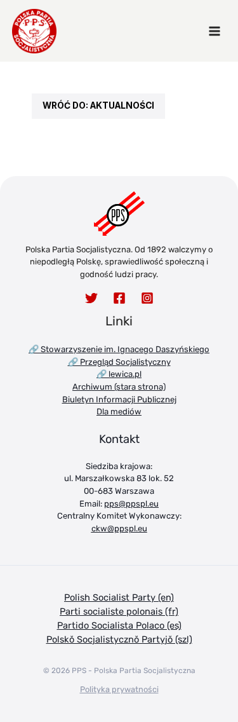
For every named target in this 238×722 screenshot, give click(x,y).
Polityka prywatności (119, 689)
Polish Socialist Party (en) (119, 597)
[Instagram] (147, 298)
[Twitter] (91, 298)
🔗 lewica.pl (119, 374)
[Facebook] (119, 298)
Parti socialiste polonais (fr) (119, 611)
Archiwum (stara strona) (119, 387)
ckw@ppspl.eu (119, 528)
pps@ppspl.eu (131, 503)
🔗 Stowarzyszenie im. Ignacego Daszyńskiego (119, 349)
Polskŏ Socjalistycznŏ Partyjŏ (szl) (119, 639)
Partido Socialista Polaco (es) (119, 625)
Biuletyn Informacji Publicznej (119, 399)
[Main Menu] (214, 31)
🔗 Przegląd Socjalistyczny (119, 362)
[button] (98, 106)
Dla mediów (119, 411)
